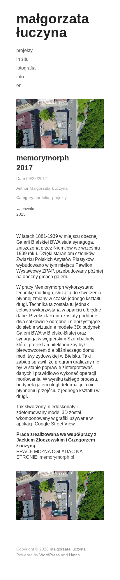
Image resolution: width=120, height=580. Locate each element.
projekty (24, 50)
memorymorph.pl (57, 457)
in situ (22, 59)
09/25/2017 (36, 178)
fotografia (26, 68)
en (19, 85)
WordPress (49, 555)
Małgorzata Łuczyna (49, 188)
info (20, 77)
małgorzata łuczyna (52, 25)
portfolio (41, 197)
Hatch (74, 555)
